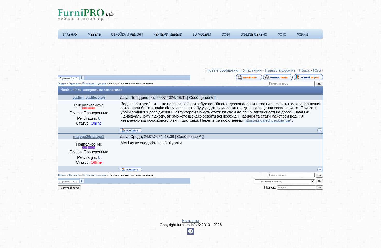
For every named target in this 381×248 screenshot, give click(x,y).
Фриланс (74, 83)
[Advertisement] (190, 54)
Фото (282, 34)
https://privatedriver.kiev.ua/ (268, 120)
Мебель (94, 34)
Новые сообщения (223, 70)
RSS (317, 70)
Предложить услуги (94, 83)
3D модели (202, 34)
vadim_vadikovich (89, 97)
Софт (226, 34)
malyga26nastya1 (88, 137)
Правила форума (280, 70)
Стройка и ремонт (127, 34)
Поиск (304, 70)
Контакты (190, 221)
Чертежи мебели (167, 34)
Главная (70, 34)
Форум (302, 34)
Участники (252, 70)
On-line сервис (254, 34)
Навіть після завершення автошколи (131, 83)
